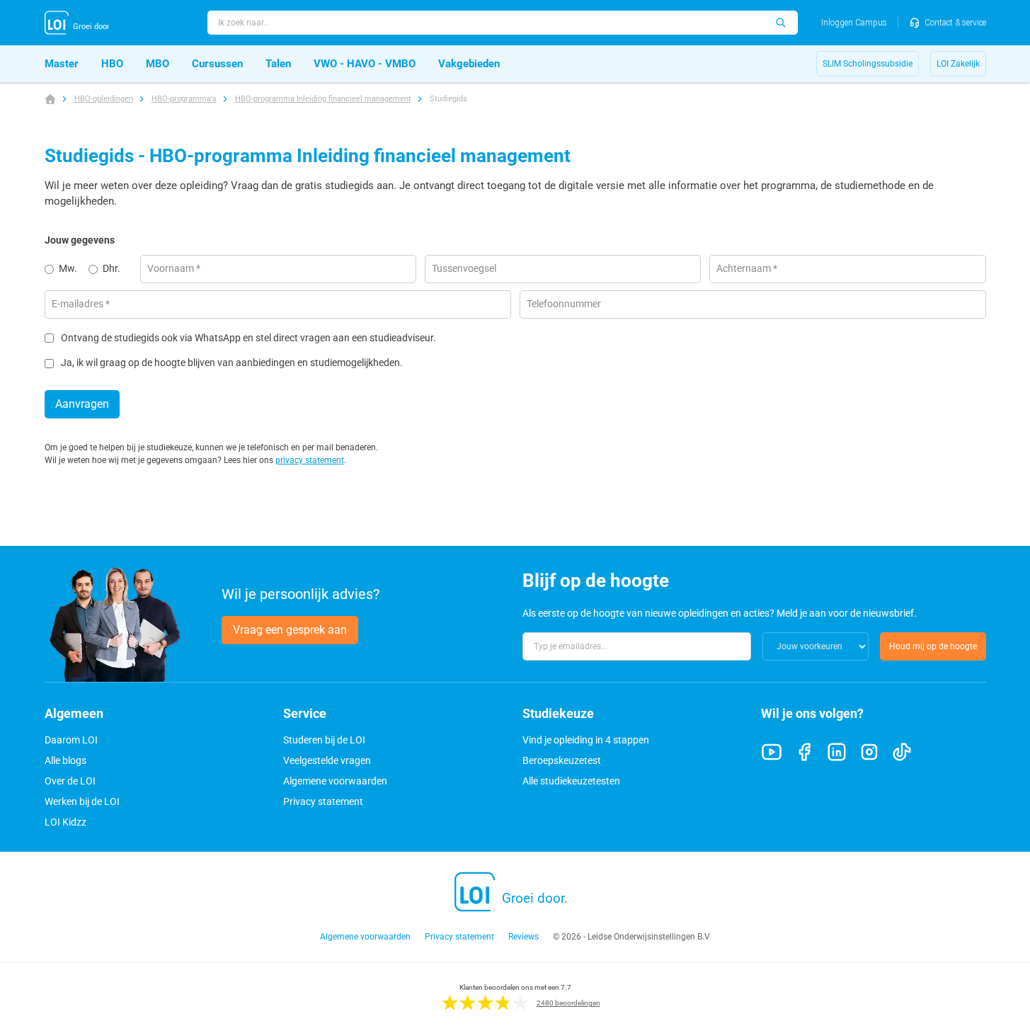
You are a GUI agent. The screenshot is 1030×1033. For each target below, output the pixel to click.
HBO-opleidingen (103, 98)
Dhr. (111, 268)
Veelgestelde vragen (327, 760)
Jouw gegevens (80, 240)
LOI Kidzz (65, 822)
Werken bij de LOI (82, 801)
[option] (66, 269)
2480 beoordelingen (568, 1003)
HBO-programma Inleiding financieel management (323, 98)
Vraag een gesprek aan (290, 630)
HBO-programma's (184, 98)
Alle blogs (65, 760)
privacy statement (309, 460)
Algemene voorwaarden (335, 781)
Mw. (68, 268)
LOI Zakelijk (958, 64)
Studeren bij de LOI (324, 740)
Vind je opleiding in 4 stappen (585, 740)
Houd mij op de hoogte (933, 646)
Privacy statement (323, 801)
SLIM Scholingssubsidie (867, 64)
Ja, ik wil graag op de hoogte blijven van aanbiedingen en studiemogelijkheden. (232, 363)
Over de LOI (70, 781)
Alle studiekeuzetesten (571, 781)
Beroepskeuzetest (561, 760)
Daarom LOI (71, 740)
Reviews (523, 937)
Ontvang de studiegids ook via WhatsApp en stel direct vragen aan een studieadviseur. (248, 338)
